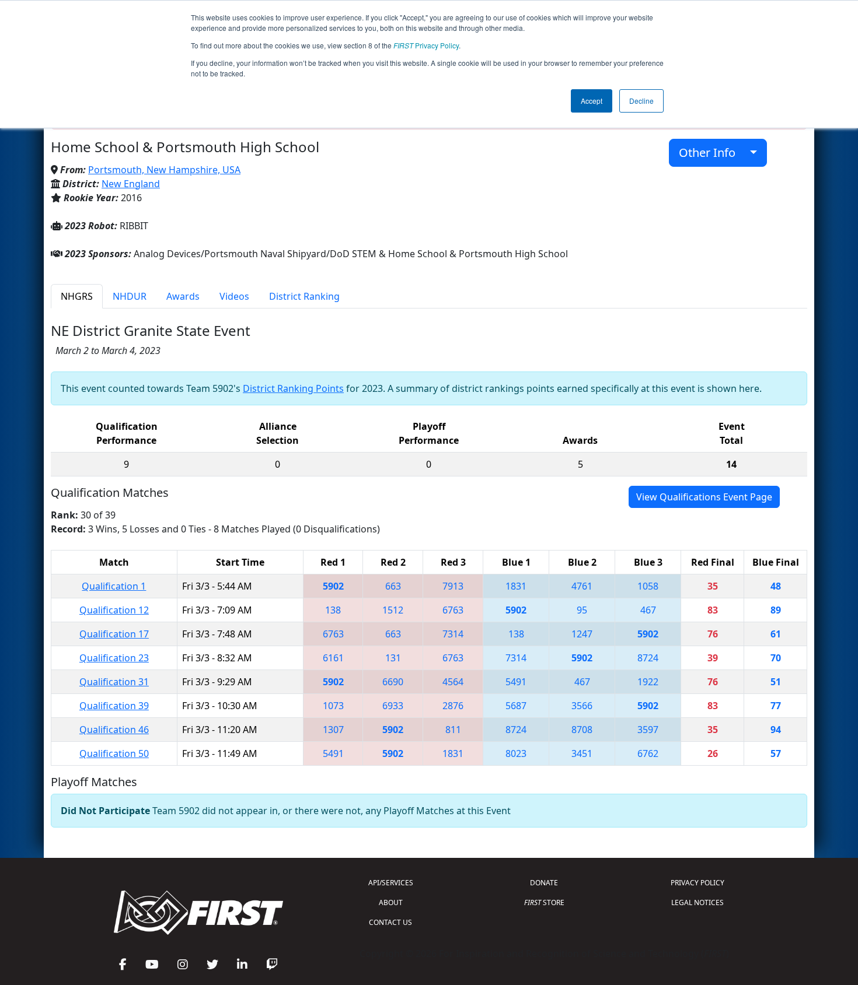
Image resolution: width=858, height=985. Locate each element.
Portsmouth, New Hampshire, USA (164, 169)
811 (453, 729)
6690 (392, 681)
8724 (647, 657)
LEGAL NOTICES (697, 902)
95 (582, 610)
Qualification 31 (114, 681)
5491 (515, 681)
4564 (452, 681)
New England (131, 183)
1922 (647, 681)
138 (333, 610)
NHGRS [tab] (77, 296)
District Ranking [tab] (304, 296)
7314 (452, 634)
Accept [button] (591, 101)
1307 (333, 729)
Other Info (711, 152)
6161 (333, 657)
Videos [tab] (234, 296)
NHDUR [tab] (130, 296)
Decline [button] (641, 101)
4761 (581, 586)
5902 (333, 586)
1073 (333, 705)
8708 (581, 729)
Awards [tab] (183, 296)
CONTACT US (390, 922)
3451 (581, 753)
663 (393, 586)
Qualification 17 (114, 634)
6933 (392, 705)
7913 (452, 586)
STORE (544, 902)
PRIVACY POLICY (697, 883)
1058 (647, 586)
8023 (515, 753)
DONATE (544, 883)
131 (393, 657)
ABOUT (391, 902)
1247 (581, 634)
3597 (647, 729)
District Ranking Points (293, 388)
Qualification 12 (114, 610)
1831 (515, 586)
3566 (581, 705)
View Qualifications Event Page (704, 496)
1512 (392, 610)
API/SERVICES (390, 883)
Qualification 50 (114, 753)
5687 (515, 705)
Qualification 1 (114, 586)
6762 (647, 753)
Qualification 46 (114, 729)
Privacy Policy (426, 45)
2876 (452, 705)
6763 (452, 610)
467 (648, 610)
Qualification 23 (114, 657)
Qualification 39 (114, 705)
